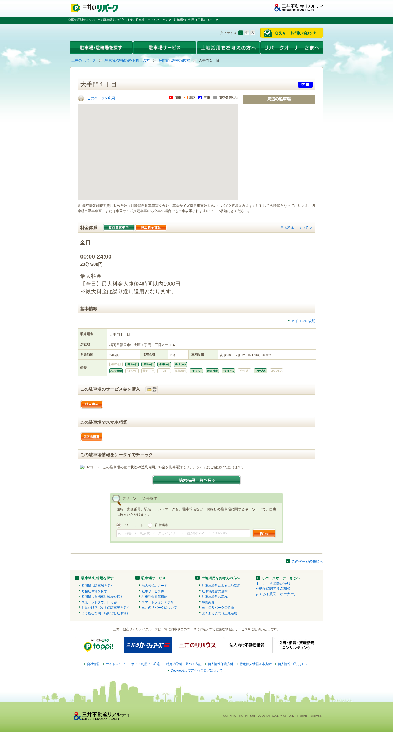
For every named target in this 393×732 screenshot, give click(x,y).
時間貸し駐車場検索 (174, 60)
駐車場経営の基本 (215, 591)
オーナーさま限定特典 (273, 583)
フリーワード (133, 525)
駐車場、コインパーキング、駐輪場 (159, 19)
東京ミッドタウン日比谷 (99, 602)
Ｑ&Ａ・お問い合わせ (295, 33)
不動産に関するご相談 (273, 588)
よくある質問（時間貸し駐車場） (106, 613)
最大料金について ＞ (296, 228)
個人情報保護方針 (220, 664)
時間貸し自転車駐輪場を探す (102, 596)
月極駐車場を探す (94, 591)
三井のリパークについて (159, 607)
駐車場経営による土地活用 (221, 585)
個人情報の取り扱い (292, 664)
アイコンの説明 (303, 321)
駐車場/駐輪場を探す (97, 578)
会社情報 (93, 664)
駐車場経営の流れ (215, 596)
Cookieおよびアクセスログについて (197, 670)
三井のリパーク (83, 60)
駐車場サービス (153, 578)
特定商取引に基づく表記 (184, 664)
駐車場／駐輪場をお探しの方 (127, 60)
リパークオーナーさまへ (281, 578)
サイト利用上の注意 (145, 664)
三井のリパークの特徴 (218, 607)
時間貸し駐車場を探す (98, 585)
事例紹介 (208, 602)
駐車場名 (161, 525)
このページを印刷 (101, 98)
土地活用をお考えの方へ (221, 578)
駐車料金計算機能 (154, 596)
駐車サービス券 (153, 591)
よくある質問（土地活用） (221, 613)
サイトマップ (115, 664)
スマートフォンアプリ (158, 602)
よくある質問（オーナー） (276, 594)
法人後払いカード (154, 585)
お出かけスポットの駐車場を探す (106, 607)
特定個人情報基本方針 (256, 664)
